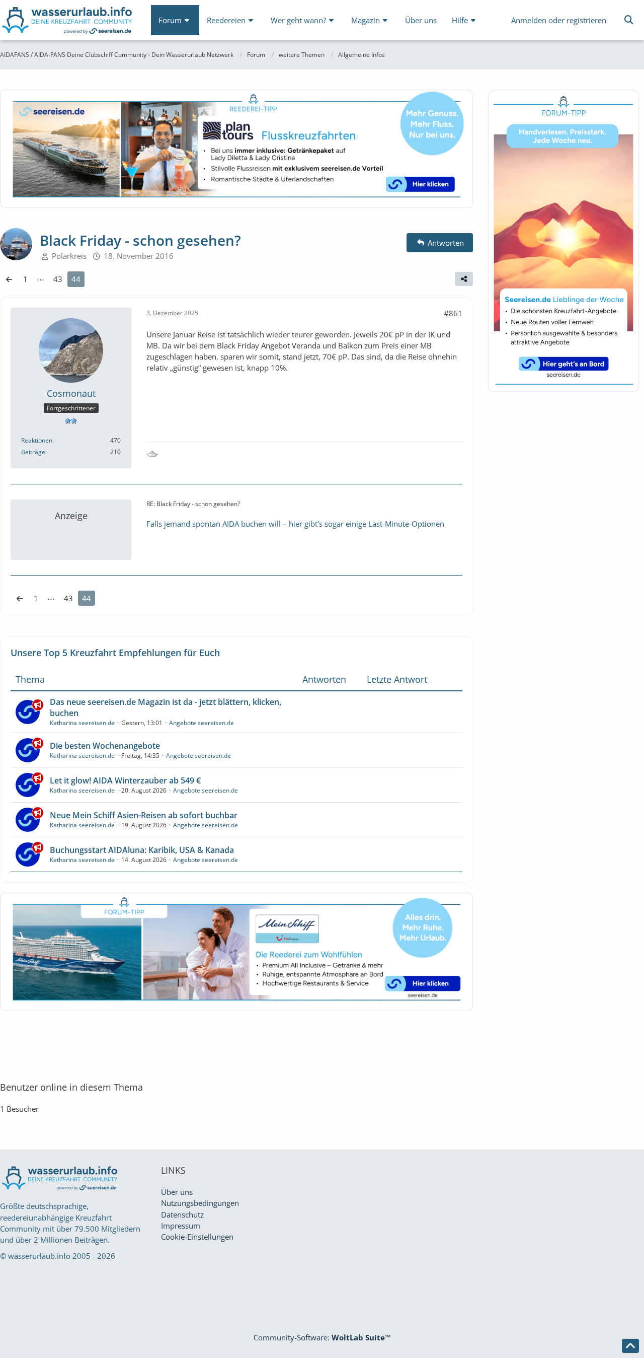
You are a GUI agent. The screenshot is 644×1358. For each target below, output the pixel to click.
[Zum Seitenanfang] (630, 1346)
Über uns (177, 1192)
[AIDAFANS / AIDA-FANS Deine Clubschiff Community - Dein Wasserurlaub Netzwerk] (68, 22)
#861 (453, 313)
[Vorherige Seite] (9, 279)
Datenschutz (182, 1214)
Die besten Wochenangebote (105, 745)
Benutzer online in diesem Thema (71, 1087)
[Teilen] (464, 279)
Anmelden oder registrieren (558, 20)
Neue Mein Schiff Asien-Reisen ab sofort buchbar (143, 815)
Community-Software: (322, 1337)
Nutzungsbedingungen (200, 1203)
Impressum (180, 1226)
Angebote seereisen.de (201, 723)
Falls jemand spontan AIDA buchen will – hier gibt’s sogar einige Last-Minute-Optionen (295, 524)
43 (57, 279)
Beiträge (33, 452)
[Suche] (629, 20)
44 (75, 279)
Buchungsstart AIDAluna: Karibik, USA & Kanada (142, 849)
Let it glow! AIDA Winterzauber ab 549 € (125, 780)
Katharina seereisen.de (82, 723)
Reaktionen (36, 440)
